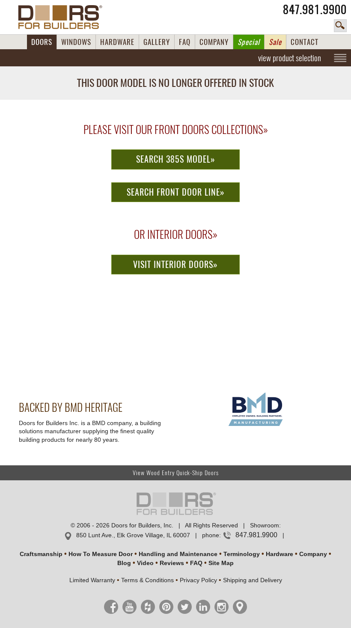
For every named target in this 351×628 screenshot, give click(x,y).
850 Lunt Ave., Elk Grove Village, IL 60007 (133, 535)
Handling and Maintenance (178, 554)
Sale (275, 42)
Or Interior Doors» (175, 234)
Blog (124, 563)
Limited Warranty (92, 580)
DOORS (41, 42)
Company (313, 554)
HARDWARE (117, 42)
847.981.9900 (315, 9)
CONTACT (304, 42)
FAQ (184, 42)
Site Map (221, 563)
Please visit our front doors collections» (175, 129)
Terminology (241, 554)
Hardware (279, 554)
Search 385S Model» (175, 159)
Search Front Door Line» (176, 192)
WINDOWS (76, 42)
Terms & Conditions (147, 580)
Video (145, 563)
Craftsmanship (41, 554)
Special (249, 42)
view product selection (289, 57)
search (340, 25)
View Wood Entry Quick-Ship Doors (176, 473)
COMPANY (214, 42)
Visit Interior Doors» (175, 264)
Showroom (264, 525)
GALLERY (156, 42)
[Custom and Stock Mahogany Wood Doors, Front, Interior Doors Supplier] (63, 17)
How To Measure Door (100, 554)
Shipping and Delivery (252, 580)
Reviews (172, 563)
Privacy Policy (198, 580)
